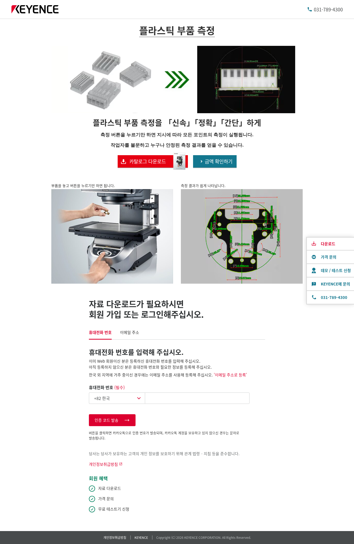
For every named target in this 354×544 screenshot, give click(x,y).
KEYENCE (141, 537)
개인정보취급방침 (114, 537)
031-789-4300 (328, 9)
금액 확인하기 (218, 161)
